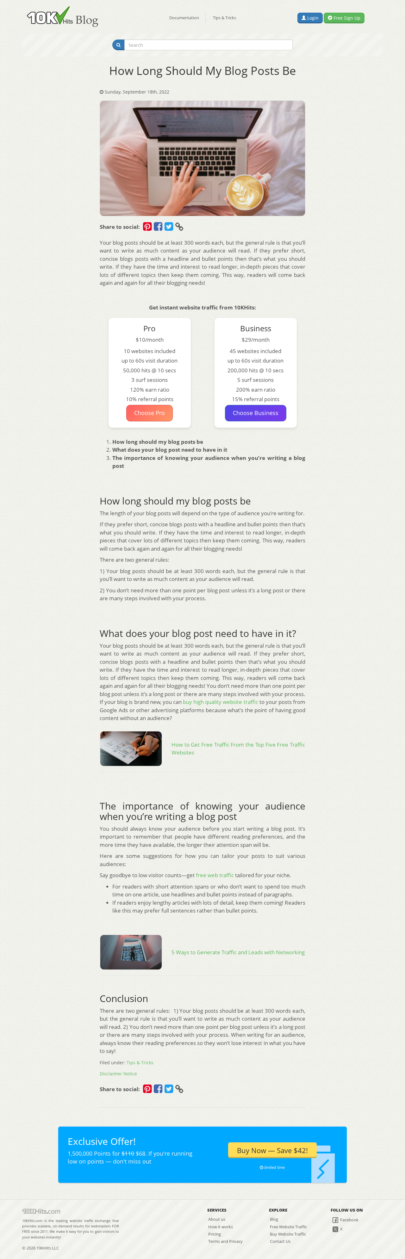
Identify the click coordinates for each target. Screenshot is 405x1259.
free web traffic (215, 875)
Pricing (214, 1234)
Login (312, 18)
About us (216, 1219)
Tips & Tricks (224, 18)
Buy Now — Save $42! (272, 1150)
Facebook (348, 1220)
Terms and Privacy (225, 1241)
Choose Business (255, 413)
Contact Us (280, 1241)
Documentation (184, 18)
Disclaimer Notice (118, 1074)
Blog (274, 1219)
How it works (220, 1227)
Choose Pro (149, 413)
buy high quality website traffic (220, 702)
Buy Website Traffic (288, 1234)
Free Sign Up (346, 18)
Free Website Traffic (288, 1227)
